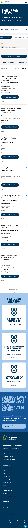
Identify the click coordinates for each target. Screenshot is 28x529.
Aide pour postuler (7, 490)
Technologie (6, 453)
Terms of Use (6, 498)
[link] (14, 89)
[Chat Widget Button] (25, 526)
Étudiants (5, 485)
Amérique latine (6, 470)
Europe (4, 473)
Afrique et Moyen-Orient (9, 479)
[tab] (14, 29)
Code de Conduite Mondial (9, 496)
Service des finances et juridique (11, 448)
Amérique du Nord (7, 468)
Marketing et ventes (8, 456)
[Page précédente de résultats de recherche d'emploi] (10, 292)
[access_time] (1, 47)
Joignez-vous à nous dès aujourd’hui (11, 426)
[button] (14, 29)
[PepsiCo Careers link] (5, 2)
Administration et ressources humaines (12, 445)
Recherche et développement (10, 451)
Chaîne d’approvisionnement (10, 462)
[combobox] (14, 43)
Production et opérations (9, 459)
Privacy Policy (6, 501)
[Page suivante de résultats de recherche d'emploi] (18, 292)
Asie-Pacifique (6, 476)
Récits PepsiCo (6, 493)
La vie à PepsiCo (7, 487)
